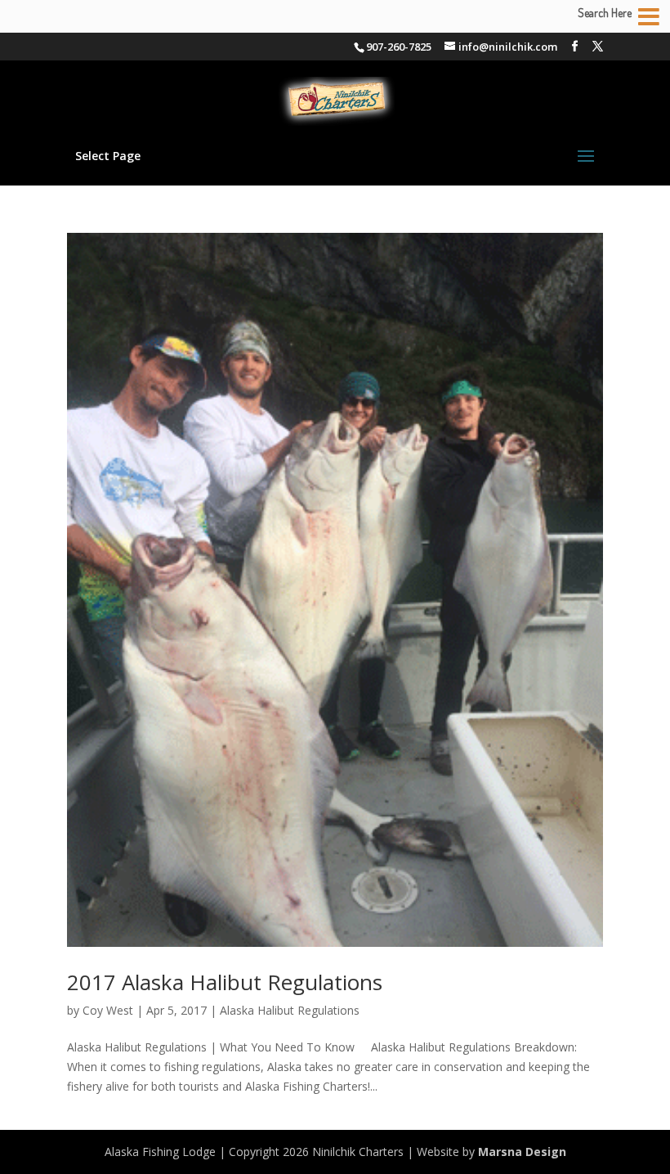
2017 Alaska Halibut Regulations (224, 982)
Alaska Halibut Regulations (290, 1010)
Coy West (108, 1010)
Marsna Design (522, 1151)
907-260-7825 (398, 46)
